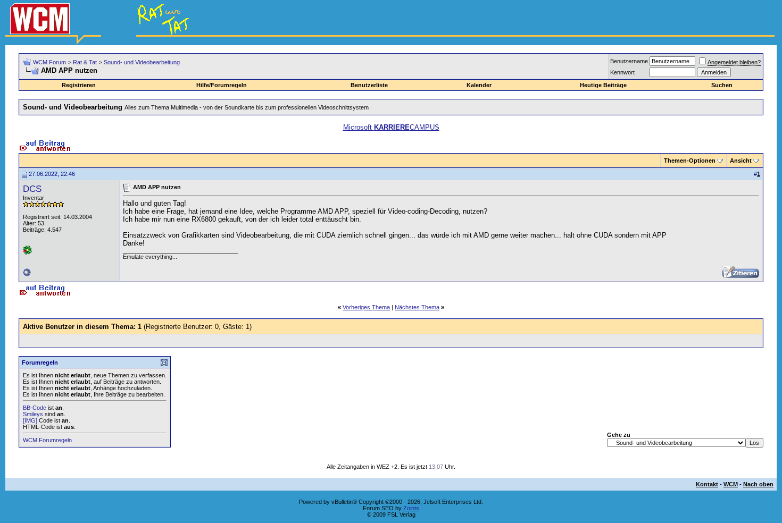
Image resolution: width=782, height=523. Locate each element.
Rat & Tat (85, 62)
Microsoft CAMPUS (391, 127)
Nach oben (758, 484)
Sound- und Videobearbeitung (142, 62)
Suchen (722, 85)
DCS (32, 188)
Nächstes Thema (417, 307)
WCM (730, 484)
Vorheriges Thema (366, 307)
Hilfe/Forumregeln (221, 85)
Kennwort (622, 72)
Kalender (479, 85)
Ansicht (741, 160)
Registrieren (79, 85)
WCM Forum (49, 62)
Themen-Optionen (690, 160)
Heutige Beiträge (603, 85)
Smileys (33, 414)
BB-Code (34, 407)
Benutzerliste (369, 85)
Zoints (411, 508)
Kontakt (707, 484)
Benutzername (629, 61)
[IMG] (30, 420)
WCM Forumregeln (47, 440)
